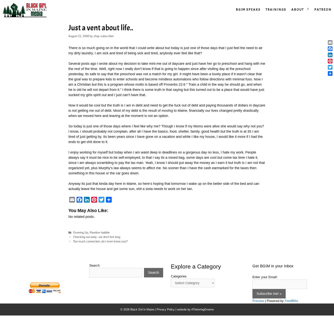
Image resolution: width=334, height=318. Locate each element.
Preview (258, 301)
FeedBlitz (291, 301)
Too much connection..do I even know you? (100, 241)
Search (94, 265)
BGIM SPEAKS (248, 9)
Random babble (100, 232)
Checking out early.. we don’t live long (96, 237)
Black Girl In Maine (142, 309)
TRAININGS (276, 9)
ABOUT (297, 9)
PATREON (322, 9)
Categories (179, 276)
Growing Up (80, 232)
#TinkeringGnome (202, 309)
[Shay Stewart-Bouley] (25, 9)
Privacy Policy (166, 309)
